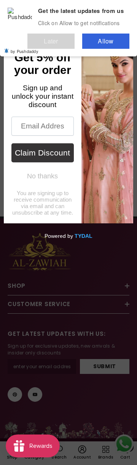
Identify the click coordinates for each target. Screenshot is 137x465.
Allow (113, 38)
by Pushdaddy (24, 46)
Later (73, 38)
